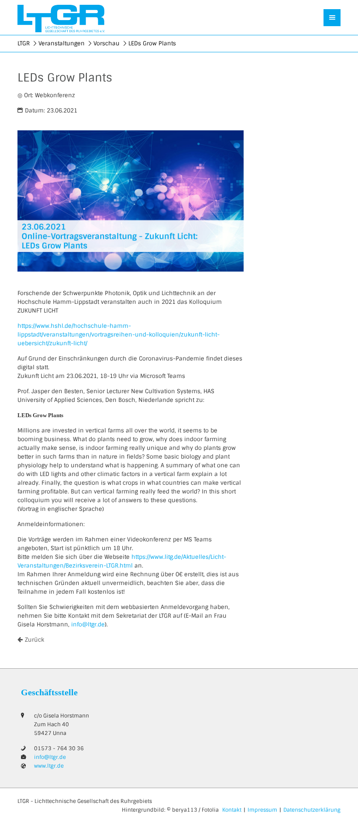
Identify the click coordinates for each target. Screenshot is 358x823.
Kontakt (231, 809)
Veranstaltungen (61, 43)
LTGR (23, 43)
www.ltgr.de (49, 765)
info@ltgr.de (88, 624)
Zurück (34, 639)
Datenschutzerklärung (312, 809)
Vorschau (106, 43)
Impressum (262, 809)
